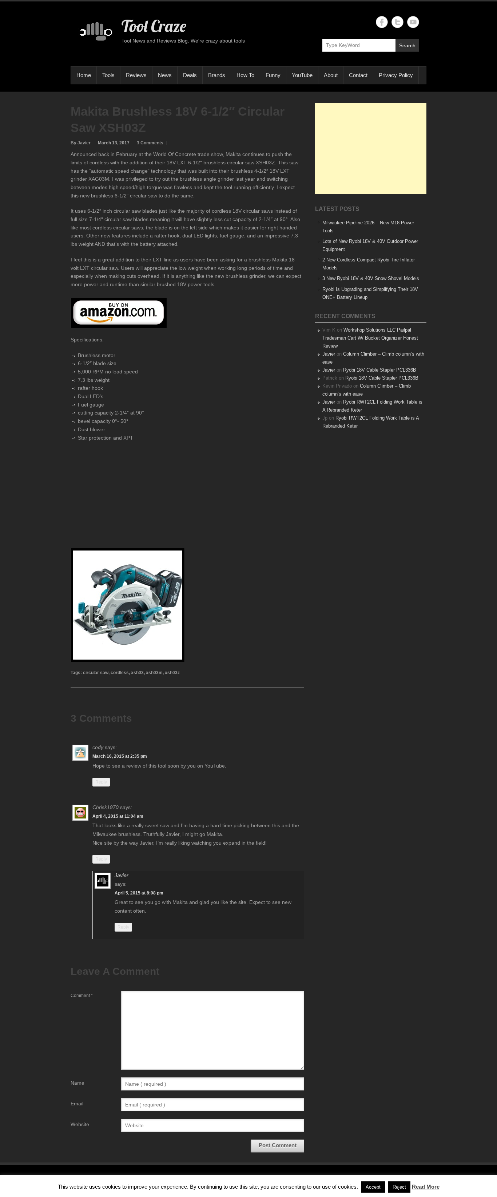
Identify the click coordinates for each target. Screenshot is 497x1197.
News (165, 75)
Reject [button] (399, 1187)
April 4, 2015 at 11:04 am (117, 816)
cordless (120, 672)
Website (80, 1124)
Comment (82, 995)
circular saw (95, 672)
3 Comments (150, 142)
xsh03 (137, 672)
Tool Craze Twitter (397, 22)
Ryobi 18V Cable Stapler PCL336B (379, 370)
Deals (190, 75)
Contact (358, 75)
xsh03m (154, 672)
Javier (121, 875)
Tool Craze (154, 26)
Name (77, 1083)
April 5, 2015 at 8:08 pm (139, 893)
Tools (108, 75)
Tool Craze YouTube (413, 22)
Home (83, 75)
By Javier (81, 142)
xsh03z (172, 672)
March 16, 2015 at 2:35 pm (119, 756)
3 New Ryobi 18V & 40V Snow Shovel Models (370, 278)
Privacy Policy (396, 75)
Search (407, 45)
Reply (101, 782)
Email (77, 1103)
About (331, 75)
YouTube (302, 75)
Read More (426, 1187)
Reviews (136, 75)
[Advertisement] (370, 148)
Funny (273, 75)
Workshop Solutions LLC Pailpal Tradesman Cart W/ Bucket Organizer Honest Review (370, 338)
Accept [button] (373, 1187)
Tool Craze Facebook (382, 22)
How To (245, 75)
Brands (216, 75)
